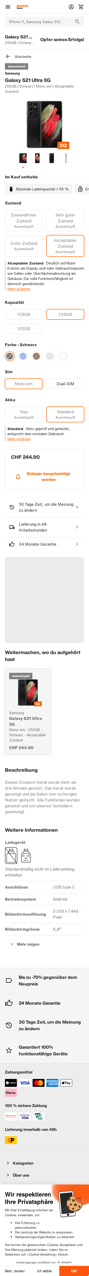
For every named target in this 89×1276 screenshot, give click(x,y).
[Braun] (36, 356)
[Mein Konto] (71, 7)
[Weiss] (63, 356)
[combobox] (37, 21)
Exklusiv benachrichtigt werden (48, 476)
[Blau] (23, 356)
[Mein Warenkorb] (81, 7)
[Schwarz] (9, 356)
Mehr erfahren (18, 289)
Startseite (23, 56)
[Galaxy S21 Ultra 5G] (28, 692)
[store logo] (22, 7)
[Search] (77, 22)
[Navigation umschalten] (8, 7)
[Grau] (49, 356)
